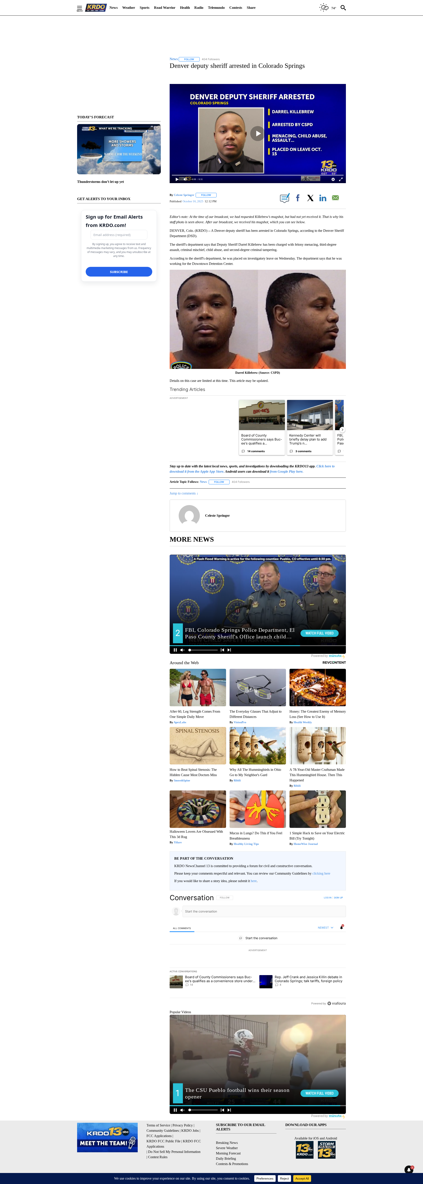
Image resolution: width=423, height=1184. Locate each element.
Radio (198, 7)
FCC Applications (159, 1136)
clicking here (321, 873)
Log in (328, 897)
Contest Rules (157, 1157)
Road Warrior (164, 7)
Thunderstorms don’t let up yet (100, 182)
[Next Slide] (342, 430)
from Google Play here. (286, 471)
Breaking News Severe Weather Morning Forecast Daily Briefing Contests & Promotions (232, 1153)
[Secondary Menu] (83, 7)
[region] (258, 950)
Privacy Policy (183, 1125)
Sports (144, 7)
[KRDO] (96, 7)
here (254, 881)
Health (185, 7)
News (113, 7)
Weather (128, 7)
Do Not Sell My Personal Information (174, 1152)
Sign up (338, 897)
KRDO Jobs (190, 1130)
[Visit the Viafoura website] (336, 1003)
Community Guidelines (163, 1130)
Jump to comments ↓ (184, 493)
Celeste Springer (184, 195)
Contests (235, 7)
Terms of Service (158, 1125)
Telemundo (216, 7)
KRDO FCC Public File (163, 1141)
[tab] (182, 928)
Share (251, 7)
